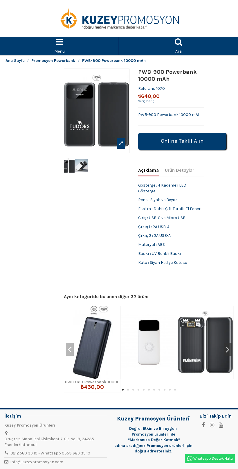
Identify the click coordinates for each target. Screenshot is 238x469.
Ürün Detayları (180, 170)
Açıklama (148, 170)
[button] (123, 390)
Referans (146, 88)
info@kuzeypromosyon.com (36, 461)
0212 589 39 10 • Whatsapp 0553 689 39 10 (50, 453)
